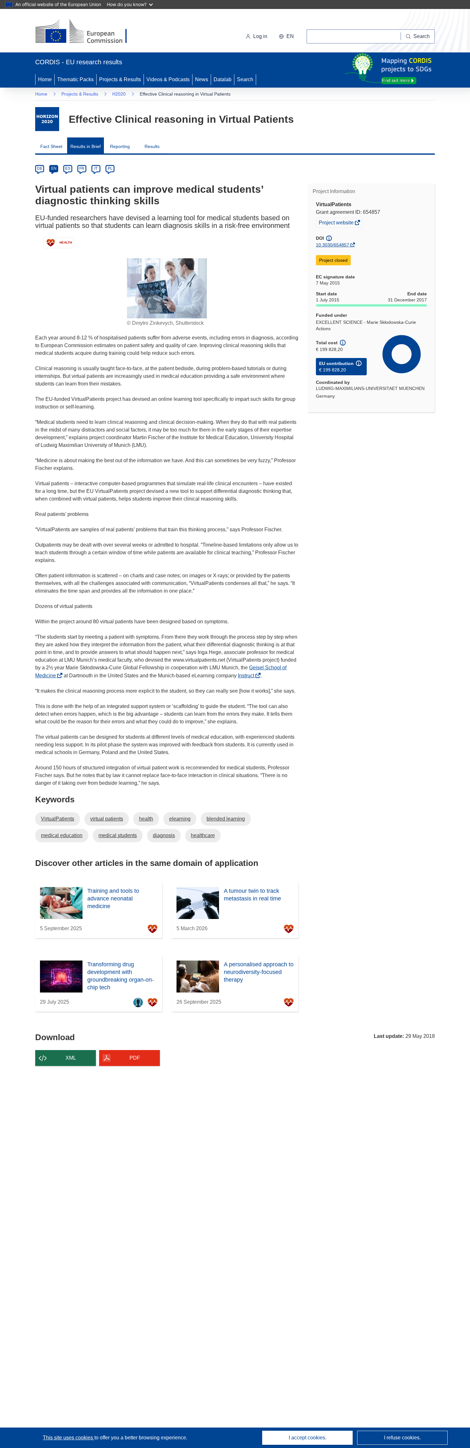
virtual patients (106, 818)
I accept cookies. (307, 1437)
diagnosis (164, 835)
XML (71, 1058)
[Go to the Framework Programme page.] (47, 119)
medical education (61, 835)
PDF (134, 1058)
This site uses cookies (68, 1437)
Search (245, 79)
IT (96, 168)
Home (45, 79)
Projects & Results (120, 79)
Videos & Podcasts (168, 79)
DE (40, 168)
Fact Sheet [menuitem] (51, 146)
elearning (180, 818)
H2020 (119, 94)
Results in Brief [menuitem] (85, 146)
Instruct (248, 675)
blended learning (226, 818)
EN (54, 168)
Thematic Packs (75, 79)
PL (110, 168)
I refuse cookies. (402, 1437)
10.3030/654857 (332, 244)
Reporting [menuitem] (120, 146)
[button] (286, 36)
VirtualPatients (57, 818)
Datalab (222, 79)
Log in (260, 36)
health (146, 818)
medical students (117, 835)
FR (81, 168)
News (201, 79)
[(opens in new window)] (86, 32)
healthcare (203, 835)
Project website (336, 223)
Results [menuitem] (152, 146)
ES (67, 168)
